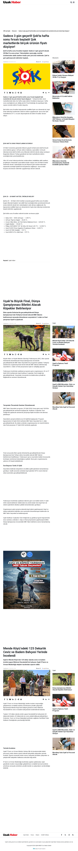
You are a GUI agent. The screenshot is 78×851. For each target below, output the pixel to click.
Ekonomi (14, 31)
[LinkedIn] (12, 92)
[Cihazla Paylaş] (18, 92)
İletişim (37, 835)
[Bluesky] (10, 92)
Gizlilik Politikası (45, 835)
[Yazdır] (21, 92)
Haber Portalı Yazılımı (40, 848)
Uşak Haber (26, 835)
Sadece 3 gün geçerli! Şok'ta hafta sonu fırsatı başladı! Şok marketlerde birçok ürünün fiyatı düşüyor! (44, 31)
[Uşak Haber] (12, 2)
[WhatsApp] (15, 92)
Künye (32, 835)
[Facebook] (4, 92)
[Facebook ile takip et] (61, 834)
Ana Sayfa (7, 31)
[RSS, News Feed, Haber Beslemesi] (73, 834)
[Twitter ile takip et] (65, 834)
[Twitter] (7, 92)
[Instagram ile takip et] (69, 834)
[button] (43, 92)
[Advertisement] (39, 17)
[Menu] (73, 2)
